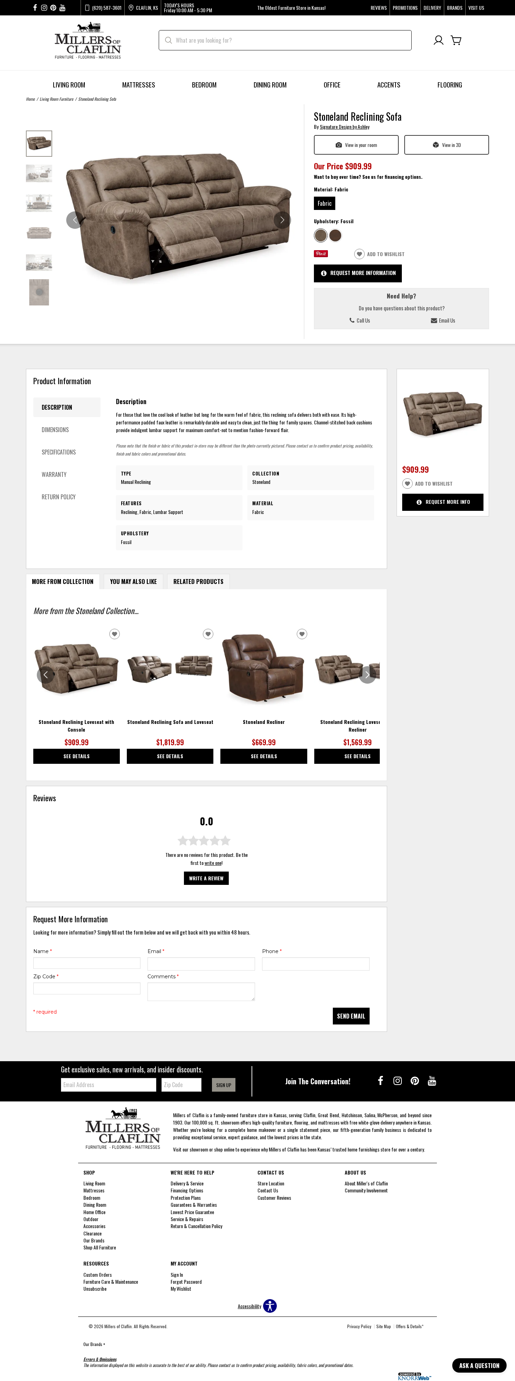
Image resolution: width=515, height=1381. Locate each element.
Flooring (450, 84)
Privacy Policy (359, 1326)
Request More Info (448, 501)
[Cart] (456, 40)
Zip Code (46, 976)
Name (42, 951)
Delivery (432, 7)
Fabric (324, 203)
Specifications (59, 452)
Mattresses (138, 84)
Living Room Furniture (56, 99)
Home (30, 99)
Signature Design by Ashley (344, 126)
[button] (282, 220)
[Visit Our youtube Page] (62, 8)
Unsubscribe (95, 1288)
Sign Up (223, 1084)
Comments (163, 976)
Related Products (198, 581)
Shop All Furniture (99, 1247)
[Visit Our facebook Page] (35, 8)
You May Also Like (133, 581)
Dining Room (270, 84)
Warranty (54, 474)
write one (213, 862)
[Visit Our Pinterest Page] (415, 1080)
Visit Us (476, 7)
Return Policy (59, 497)
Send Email (351, 1016)
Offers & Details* (410, 1326)
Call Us (363, 320)
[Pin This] (321, 255)
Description (57, 407)
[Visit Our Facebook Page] (381, 1080)
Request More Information (363, 272)
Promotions (405, 7)
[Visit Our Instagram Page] (398, 1080)
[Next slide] (367, 675)
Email (155, 951)
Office (332, 84)
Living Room (69, 84)
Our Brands (94, 1344)
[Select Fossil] (321, 235)
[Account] (439, 40)
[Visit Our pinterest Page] (53, 8)
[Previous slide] (45, 675)
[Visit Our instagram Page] (44, 8)
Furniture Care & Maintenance (110, 1281)
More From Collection (63, 581)
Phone (272, 951)
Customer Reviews (274, 1197)
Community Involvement (366, 1190)
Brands (454, 7)
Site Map (383, 1326)
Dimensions (55, 429)
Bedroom (204, 84)
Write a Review (206, 878)
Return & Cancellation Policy (196, 1225)
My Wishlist (181, 1288)
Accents (388, 84)
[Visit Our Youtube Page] (432, 1080)
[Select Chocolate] (335, 235)
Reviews (379, 7)
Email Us (446, 320)
